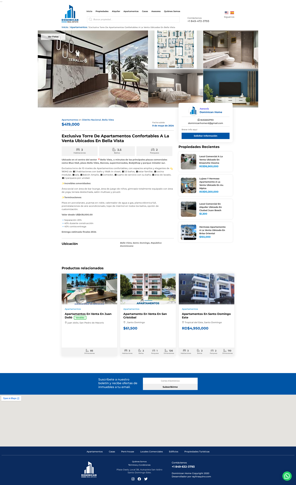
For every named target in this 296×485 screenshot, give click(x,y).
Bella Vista (108, 119)
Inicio (89, 11)
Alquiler (116, 11)
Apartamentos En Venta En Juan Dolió (88, 315)
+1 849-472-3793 (198, 21)
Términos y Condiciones (139, 465)
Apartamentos (131, 11)
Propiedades (102, 11)
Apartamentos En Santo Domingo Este (206, 315)
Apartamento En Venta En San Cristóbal (145, 315)
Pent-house (127, 451)
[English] (227, 12)
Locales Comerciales (151, 451)
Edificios (173, 451)
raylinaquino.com (201, 476)
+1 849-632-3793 (183, 466)
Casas (145, 11)
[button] (287, 476)
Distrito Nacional (91, 119)
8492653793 (207, 120)
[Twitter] (232, 21)
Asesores (156, 11)
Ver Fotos (53, 36)
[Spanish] (232, 12)
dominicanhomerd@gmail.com (205, 123)
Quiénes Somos (172, 11)
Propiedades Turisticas (197, 451)
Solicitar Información (205, 135)
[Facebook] (228, 21)
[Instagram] (223, 21)
